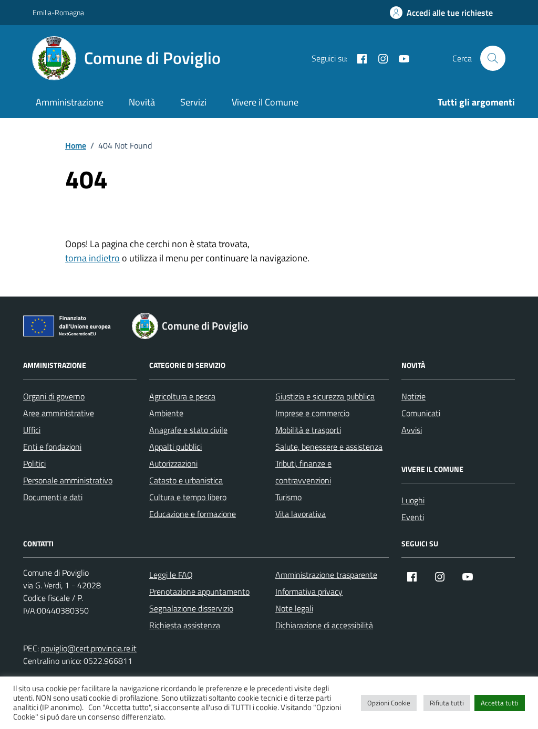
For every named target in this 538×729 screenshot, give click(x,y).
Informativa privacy (309, 591)
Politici (34, 463)
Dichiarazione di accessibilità (324, 625)
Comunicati (420, 413)
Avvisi (411, 430)
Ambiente (166, 413)
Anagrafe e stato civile (188, 430)
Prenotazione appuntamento (199, 591)
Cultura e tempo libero (187, 497)
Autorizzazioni (173, 463)
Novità (142, 102)
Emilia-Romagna (58, 12)
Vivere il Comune (265, 102)
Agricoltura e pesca (182, 396)
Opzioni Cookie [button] (388, 703)
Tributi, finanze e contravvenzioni (303, 472)
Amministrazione (70, 102)
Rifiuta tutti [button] (447, 703)
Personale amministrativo (67, 480)
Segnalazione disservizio (191, 608)
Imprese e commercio (312, 413)
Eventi (412, 517)
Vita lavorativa (300, 514)
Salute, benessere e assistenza (328, 446)
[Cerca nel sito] (492, 58)
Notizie (413, 396)
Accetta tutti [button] (500, 703)
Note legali (294, 608)
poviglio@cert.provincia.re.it (89, 648)
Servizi (193, 102)
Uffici (31, 430)
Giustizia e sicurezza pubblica (325, 396)
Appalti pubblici (175, 446)
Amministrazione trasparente (326, 574)
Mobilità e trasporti (308, 430)
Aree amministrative (58, 413)
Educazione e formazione (192, 514)
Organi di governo (54, 396)
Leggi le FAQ (171, 574)
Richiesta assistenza (184, 625)
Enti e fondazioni (52, 446)
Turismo (288, 497)
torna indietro (92, 258)
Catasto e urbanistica (186, 480)
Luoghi (413, 500)
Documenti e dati (52, 497)
